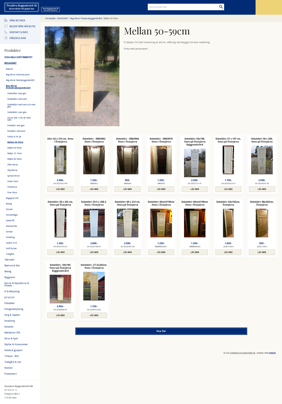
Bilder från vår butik (22, 26)
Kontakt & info (19, 32)
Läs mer (60, 189)
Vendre (272, 353)
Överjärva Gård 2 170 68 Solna (12, 396)
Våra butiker (17, 20)
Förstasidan (50, 18)
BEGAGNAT (63, 18)
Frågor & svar (18, 38)
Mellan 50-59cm (111, 18)
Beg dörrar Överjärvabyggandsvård (86, 18)
